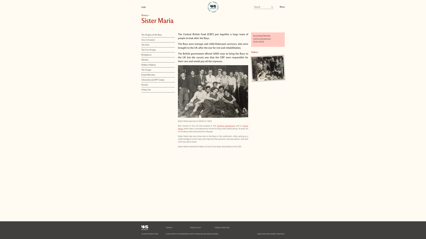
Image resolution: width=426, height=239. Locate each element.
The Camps (146, 69)
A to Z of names (148, 40)
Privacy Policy (195, 228)
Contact (169, 228)
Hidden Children (148, 65)
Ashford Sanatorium (226, 126)
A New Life (146, 89)
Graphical (281, 234)
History (144, 15)
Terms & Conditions (222, 228)
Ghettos (145, 59)
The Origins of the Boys (151, 34)
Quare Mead (258, 41)
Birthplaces (146, 54)
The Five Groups (148, 49)
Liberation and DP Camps (152, 79)
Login (143, 7)
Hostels (144, 84)
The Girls (145, 44)
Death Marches (148, 74)
